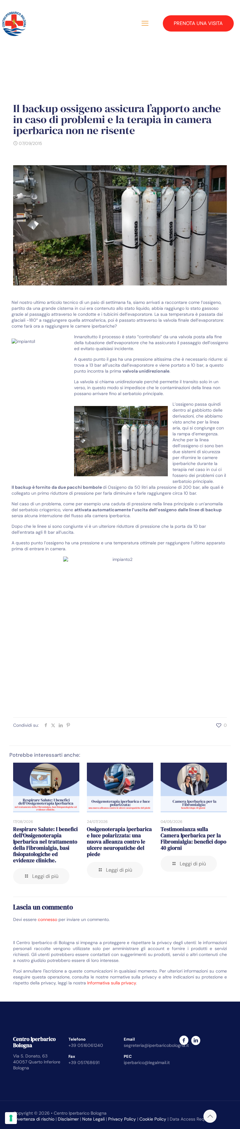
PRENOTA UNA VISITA (198, 23)
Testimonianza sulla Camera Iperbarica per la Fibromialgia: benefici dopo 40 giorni (193, 838)
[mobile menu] (145, 23)
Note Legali (93, 1119)
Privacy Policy (122, 1119)
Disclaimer (68, 1119)
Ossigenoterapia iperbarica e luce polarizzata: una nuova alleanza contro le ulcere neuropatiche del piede (119, 841)
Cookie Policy (152, 1119)
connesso (47, 919)
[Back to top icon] (210, 1116)
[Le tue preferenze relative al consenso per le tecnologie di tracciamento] (11, 1118)
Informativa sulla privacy (111, 983)
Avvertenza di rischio (33, 1119)
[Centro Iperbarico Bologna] (14, 23)
